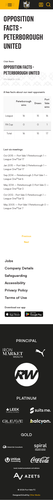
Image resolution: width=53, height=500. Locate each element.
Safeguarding (16, 275)
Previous (26, 236)
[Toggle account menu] (41, 4)
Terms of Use (16, 297)
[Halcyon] (40, 421)
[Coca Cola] (40, 460)
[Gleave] (12, 422)
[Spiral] (40, 447)
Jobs (9, 261)
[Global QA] (12, 447)
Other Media (35, 495)
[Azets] (26, 473)
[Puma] (40, 353)
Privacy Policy (16, 290)
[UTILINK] (12, 460)
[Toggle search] (48, 4)
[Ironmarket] (12, 353)
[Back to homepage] (26, 4)
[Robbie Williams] (26, 374)
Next (26, 242)
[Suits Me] (40, 410)
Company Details (19, 268)
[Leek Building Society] (12, 410)
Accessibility (15, 283)
